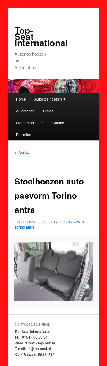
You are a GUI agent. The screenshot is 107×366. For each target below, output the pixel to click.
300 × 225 (72, 221)
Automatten (25, 110)
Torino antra (25, 227)
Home (21, 98)
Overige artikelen (30, 122)
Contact (58, 122)
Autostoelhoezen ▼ (50, 98)
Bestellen (23, 134)
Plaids (48, 110)
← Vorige (22, 152)
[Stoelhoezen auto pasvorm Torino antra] (53, 271)
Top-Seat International (41, 36)
